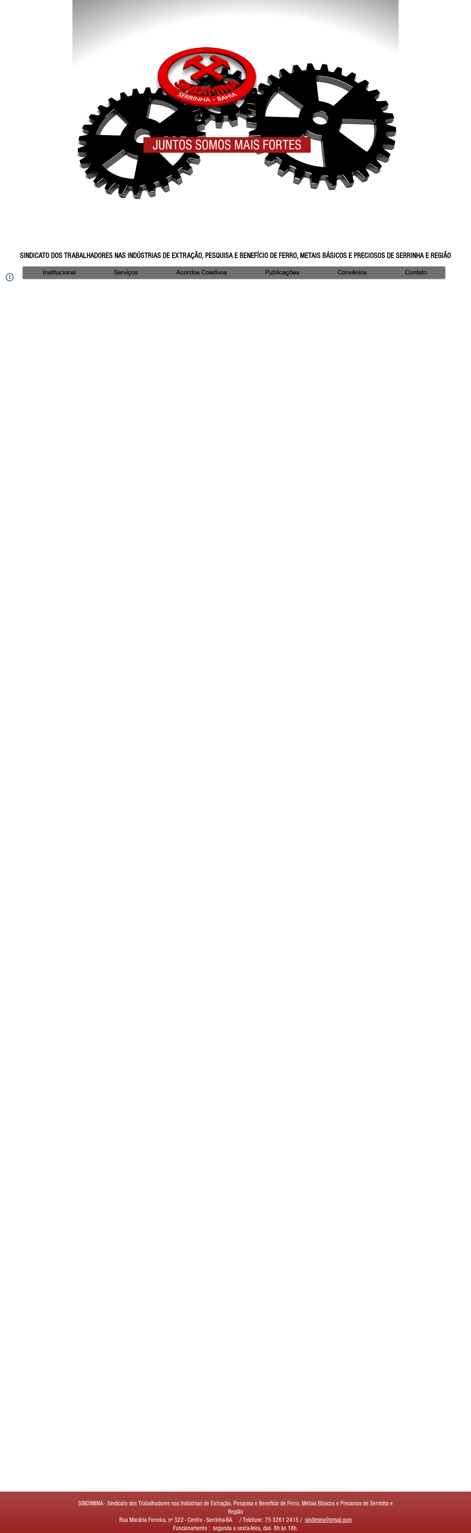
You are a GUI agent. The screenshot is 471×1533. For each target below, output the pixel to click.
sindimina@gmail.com (328, 1520)
